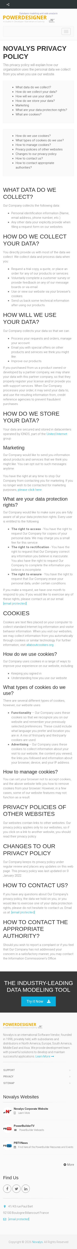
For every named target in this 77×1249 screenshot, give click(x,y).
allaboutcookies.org (39, 645)
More (70, 1164)
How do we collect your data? (36, 92)
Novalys (37, 1242)
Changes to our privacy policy (36, 154)
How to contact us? (29, 158)
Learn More (43, 1056)
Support (9, 1070)
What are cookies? (28, 114)
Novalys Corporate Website (31, 1108)
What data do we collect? (33, 87)
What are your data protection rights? (41, 110)
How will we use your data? (34, 96)
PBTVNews (21, 1142)
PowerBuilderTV (24, 1125)
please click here (30, 490)
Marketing (22, 105)
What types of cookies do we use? (40, 140)
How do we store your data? (35, 101)
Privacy (8, 1076)
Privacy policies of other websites (39, 149)
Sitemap (8, 1083)
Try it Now (34, 1001)
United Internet (57, 434)
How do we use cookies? (33, 136)
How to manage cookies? (33, 145)
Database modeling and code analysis (38, 13)
